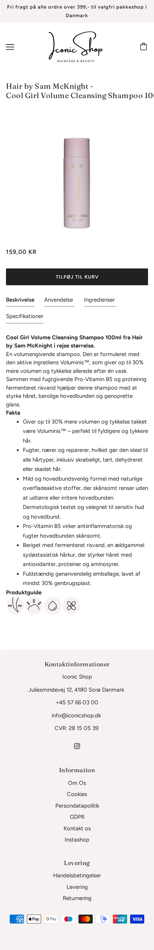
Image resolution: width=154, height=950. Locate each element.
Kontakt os (77, 828)
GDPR (77, 817)
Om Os (77, 783)
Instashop (77, 839)
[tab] (20, 301)
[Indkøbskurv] (144, 47)
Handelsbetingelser (77, 875)
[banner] (76, 46)
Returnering (77, 898)
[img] (77, 746)
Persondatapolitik (77, 805)
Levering (77, 887)
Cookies (77, 794)
